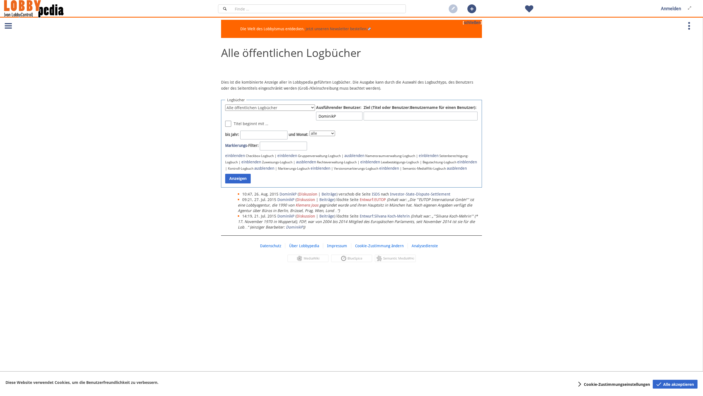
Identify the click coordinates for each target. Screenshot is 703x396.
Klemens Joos (306, 205)
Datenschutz (270, 246)
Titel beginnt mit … (251, 123)
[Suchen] (224, 8)
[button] (471, 8)
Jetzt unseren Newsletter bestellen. (336, 29)
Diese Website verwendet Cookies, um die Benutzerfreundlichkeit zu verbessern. (81, 382)
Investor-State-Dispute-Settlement (420, 194)
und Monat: (298, 134)
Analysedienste (425, 246)
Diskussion (308, 194)
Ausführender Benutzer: (338, 107)
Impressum (337, 246)
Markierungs (236, 145)
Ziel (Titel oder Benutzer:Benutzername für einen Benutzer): (420, 107)
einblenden (235, 155)
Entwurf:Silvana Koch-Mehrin (385, 216)
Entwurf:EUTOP (373, 199)
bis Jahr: (232, 134)
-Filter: (242, 145)
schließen (472, 22)
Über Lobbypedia (304, 246)
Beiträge (329, 194)
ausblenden (354, 155)
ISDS (376, 194)
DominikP (294, 227)
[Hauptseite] (43, 9)
